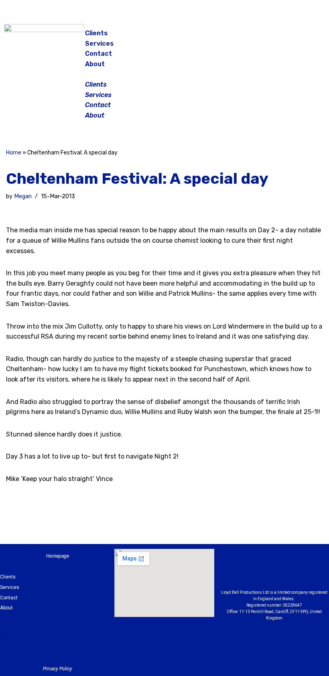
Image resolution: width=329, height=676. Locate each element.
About (95, 64)
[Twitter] (307, 36)
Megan (23, 196)
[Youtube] (318, 571)
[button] (165, 74)
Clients (96, 33)
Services (99, 43)
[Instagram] (287, 36)
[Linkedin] (296, 571)
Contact (98, 53)
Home (13, 152)
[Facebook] (267, 36)
